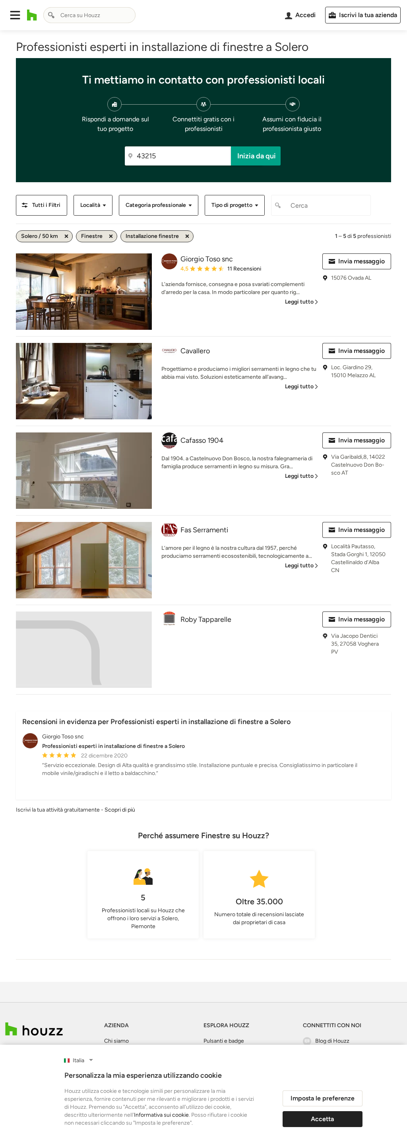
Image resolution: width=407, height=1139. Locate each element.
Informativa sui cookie (161, 1115)
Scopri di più (120, 809)
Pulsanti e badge (224, 1041)
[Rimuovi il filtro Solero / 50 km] (66, 236)
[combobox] (89, 15)
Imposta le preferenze (323, 1098)
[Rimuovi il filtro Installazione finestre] (187, 236)
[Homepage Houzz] (34, 1029)
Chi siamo (116, 1041)
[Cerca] (51, 15)
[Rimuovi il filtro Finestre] (110, 236)
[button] (15, 15)
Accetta (322, 1119)
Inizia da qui (256, 156)
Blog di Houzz (332, 1041)
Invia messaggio (361, 261)
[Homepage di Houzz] (32, 15)
